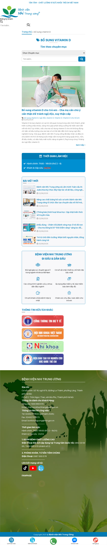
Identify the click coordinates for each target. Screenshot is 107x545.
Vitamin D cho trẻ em (71, 118)
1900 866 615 (37, 404)
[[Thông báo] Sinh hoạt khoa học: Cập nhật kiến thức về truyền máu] (29, 215)
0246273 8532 (32, 414)
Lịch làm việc (11, 543)
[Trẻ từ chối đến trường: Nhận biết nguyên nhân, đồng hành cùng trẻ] (29, 240)
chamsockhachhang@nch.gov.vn (43, 407)
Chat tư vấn (74, 543)
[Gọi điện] (53, 541)
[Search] (81, 59)
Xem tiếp (80, 145)
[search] (28, 25)
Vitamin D (58, 118)
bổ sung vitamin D (31, 118)
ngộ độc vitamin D (46, 118)
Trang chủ (27, 32)
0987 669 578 (40, 456)
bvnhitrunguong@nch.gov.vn (41, 420)
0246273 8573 (33, 417)
